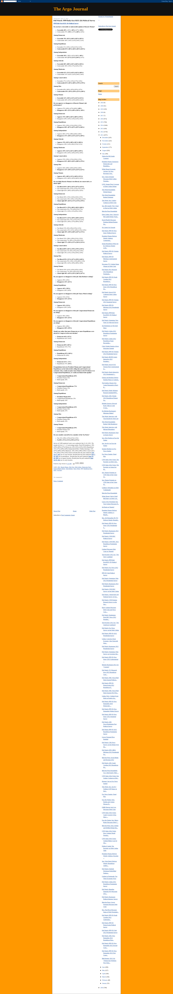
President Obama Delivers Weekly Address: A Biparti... (109, 512)
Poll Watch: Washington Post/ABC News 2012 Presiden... (109, 617)
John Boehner (69, 468)
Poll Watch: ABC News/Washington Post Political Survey (109, 724)
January (104, 983)
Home (74, 511)
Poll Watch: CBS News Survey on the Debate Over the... (110, 745)
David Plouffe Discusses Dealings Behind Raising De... (109, 222)
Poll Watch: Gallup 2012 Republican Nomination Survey (109, 333)
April (104, 973)
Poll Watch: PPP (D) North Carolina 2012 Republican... (109, 279)
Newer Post (57, 511)
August (104, 150)
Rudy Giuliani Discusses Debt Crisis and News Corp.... (109, 610)
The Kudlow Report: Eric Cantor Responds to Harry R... (110, 385)
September (105, 147)
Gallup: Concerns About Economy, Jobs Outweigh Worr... (110, 641)
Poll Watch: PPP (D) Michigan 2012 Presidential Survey (110, 307)
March (104, 977)
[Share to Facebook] (81, 463)
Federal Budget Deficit (59, 468)
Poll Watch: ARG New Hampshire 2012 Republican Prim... (108, 938)
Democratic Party (86, 467)
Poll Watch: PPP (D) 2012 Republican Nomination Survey (109, 732)
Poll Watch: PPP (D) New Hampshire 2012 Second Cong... (109, 945)
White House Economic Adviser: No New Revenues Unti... (109, 171)
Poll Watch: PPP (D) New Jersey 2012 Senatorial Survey (109, 717)
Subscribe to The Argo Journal (107, 26)
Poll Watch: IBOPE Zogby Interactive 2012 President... (109, 359)
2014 (102, 125)
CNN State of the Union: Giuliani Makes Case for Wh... (109, 841)
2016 (102, 119)
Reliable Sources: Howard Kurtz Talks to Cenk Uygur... (109, 406)
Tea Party (59, 470)
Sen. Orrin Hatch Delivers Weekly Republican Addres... (109, 863)
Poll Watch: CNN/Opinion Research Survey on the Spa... (109, 602)
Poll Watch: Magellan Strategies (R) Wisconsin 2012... (109, 891)
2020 (102, 106)
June (103, 967)
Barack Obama (64, 467)
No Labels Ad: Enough (108, 227)
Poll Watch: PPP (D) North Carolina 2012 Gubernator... (109, 917)
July (103, 153)
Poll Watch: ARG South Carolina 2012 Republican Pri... (110, 765)
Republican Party (88, 468)
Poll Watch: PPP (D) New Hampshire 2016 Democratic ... (109, 704)
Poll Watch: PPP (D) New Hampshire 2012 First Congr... (109, 953)
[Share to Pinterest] (83, 463)
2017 (102, 115)
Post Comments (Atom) (68, 515)
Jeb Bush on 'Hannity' (108, 507)
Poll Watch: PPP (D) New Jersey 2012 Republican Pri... (109, 287)
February (105, 980)
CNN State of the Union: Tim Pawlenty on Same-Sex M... (110, 467)
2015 (102, 122)
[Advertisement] (69, 496)
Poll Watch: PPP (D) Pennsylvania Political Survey (109, 925)
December (105, 137)
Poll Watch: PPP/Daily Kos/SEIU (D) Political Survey (74, 21)
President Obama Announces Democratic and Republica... (110, 164)
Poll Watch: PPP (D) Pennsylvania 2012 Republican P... (108, 685)
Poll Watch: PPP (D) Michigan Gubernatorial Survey (109, 259)
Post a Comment (58, 481)
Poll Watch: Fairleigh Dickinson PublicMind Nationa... (109, 871)
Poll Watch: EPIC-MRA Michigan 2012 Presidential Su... (110, 752)
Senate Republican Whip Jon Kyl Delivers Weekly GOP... (110, 246)
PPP (82, 468)
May (103, 970)
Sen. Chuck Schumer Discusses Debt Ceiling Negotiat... (109, 179)
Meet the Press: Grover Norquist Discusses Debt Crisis (109, 904)
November (105, 141)
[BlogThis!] (78, 463)
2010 (102, 987)
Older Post (92, 511)
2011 (102, 135)
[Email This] (76, 463)
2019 (102, 109)
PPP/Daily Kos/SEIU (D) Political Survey (66, 23)
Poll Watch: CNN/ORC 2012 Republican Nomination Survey (110, 544)
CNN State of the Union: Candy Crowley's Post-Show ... (109, 815)
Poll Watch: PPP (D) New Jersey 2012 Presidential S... (109, 525)
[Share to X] (79, 463)
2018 (102, 112)
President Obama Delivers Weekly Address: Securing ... (110, 856)
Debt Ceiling (78, 467)
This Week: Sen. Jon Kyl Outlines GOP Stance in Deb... (109, 789)
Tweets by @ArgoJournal (105, 16)
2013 (102, 128)
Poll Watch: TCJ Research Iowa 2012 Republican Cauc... (109, 672)
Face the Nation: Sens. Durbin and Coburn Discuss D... (108, 802)
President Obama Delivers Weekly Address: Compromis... (109, 238)
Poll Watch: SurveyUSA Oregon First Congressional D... (110, 367)
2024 (102, 102)
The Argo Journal (71, 8)
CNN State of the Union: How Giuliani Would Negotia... (109, 833)
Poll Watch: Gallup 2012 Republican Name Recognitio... (109, 341)
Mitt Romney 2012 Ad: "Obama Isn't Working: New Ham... (109, 961)
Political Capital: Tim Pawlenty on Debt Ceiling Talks (110, 848)
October (104, 144)
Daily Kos (71, 467)
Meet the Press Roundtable (109, 211)
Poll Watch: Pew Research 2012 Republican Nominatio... (109, 272)
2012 (59, 467)
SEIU (55, 470)
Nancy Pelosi (76, 468)
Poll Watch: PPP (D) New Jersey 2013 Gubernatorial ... (110, 659)
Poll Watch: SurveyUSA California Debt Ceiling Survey (109, 294)
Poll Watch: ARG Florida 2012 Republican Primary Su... (110, 398)
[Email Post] (73, 463)
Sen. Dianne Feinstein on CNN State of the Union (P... (109, 475)
